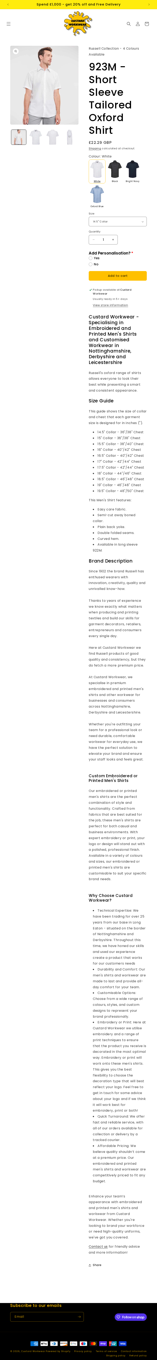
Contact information (134, 1351)
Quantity (94, 231)
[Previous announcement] (7, 4)
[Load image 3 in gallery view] (52, 137)
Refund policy (138, 1355)
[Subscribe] (79, 1317)
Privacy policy (83, 1351)
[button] (8, 23)
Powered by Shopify (58, 1351)
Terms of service (106, 1351)
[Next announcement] (149, 4)
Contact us (98, 1246)
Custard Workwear (33, 1351)
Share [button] (97, 1265)
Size (92, 214)
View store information (110, 305)
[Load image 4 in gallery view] (69, 137)
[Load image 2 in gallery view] (35, 137)
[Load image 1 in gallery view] (18, 137)
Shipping (95, 148)
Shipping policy (116, 1355)
